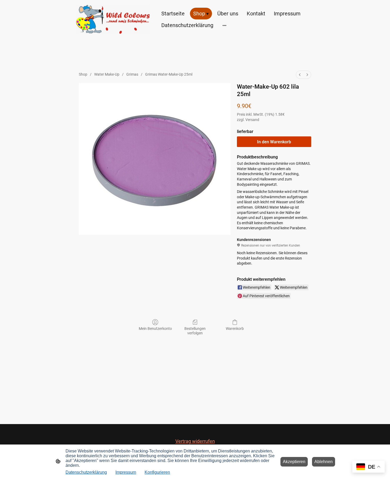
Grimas (132, 74)
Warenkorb (235, 328)
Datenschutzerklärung (86, 472)
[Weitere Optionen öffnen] (224, 25)
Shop (83, 74)
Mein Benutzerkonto (155, 328)
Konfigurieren (157, 472)
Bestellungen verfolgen (195, 330)
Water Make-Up (106, 74)
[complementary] (368, 467)
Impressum (125, 472)
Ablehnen (323, 461)
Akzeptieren (294, 461)
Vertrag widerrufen (195, 441)
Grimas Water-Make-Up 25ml (168, 74)
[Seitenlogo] (113, 19)
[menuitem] (300, 75)
